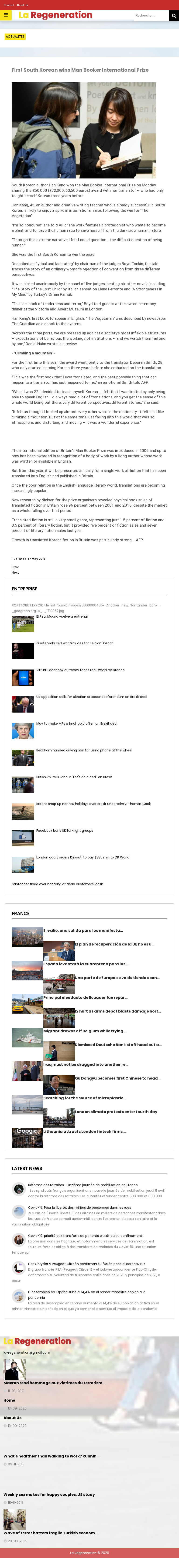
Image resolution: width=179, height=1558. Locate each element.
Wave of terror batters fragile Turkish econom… (50, 1533)
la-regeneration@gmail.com (26, 1352)
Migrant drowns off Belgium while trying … (85, 1031)
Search (174, 15)
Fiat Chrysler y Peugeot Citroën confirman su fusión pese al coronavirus (86, 1264)
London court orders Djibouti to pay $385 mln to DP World (82, 857)
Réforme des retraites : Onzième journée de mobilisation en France (83, 1185)
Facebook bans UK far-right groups (64, 830)
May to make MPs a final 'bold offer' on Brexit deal (76, 723)
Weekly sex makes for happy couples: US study (49, 1494)
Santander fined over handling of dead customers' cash (57, 884)
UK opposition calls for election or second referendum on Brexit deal (91, 696)
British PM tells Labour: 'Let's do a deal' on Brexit (74, 777)
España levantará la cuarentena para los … (86, 964)
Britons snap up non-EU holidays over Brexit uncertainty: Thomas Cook (93, 803)
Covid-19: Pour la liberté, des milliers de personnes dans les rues (79, 1207)
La (37, 1341)
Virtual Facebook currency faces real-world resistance (80, 670)
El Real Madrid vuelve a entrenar (62, 616)
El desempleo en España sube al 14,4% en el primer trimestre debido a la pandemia (86, 1295)
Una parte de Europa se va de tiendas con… (117, 977)
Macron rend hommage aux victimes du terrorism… (54, 1383)
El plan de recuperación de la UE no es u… (114, 944)
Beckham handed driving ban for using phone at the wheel (84, 750)
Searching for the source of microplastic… (84, 1098)
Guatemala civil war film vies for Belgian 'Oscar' (75, 643)
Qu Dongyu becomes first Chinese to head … (118, 1078)
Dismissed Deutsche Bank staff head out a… (118, 1044)
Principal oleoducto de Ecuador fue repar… (85, 997)
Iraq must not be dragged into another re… (85, 1064)
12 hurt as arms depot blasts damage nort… (118, 1011)
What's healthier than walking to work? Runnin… (51, 1456)
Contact (8, 5)
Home (9, 1400)
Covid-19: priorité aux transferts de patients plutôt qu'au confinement (85, 1235)
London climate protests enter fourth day (116, 1111)
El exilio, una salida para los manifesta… (83, 930)
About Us (22, 5)
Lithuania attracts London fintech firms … (84, 1131)
